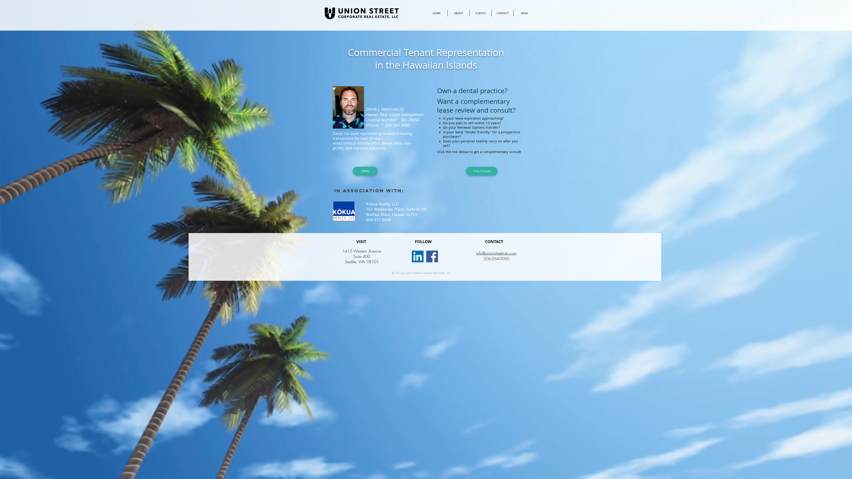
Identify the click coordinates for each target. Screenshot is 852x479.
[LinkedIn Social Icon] (418, 256)
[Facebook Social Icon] (432, 256)
